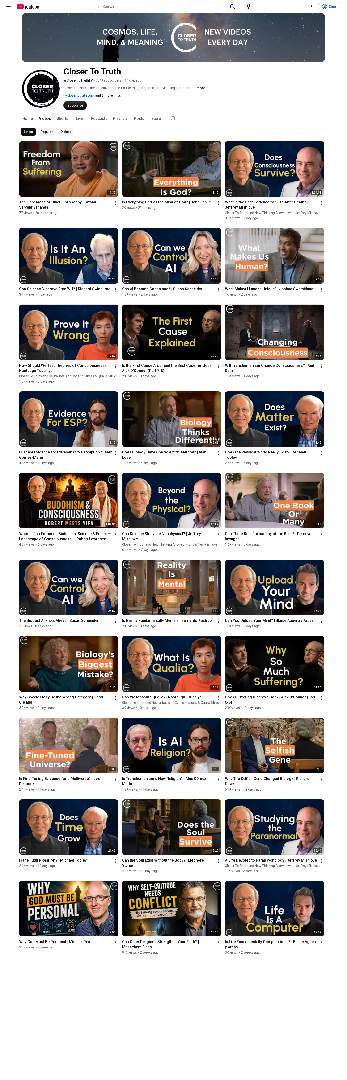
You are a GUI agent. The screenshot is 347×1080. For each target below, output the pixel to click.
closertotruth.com (80, 95)
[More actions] (116, 203)
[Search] (232, 6)
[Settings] (311, 6)
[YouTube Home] (27, 6)
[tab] (27, 118)
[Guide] (8, 6)
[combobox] (163, 6)
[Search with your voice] (248, 6)
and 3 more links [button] (108, 95)
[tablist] (173, 118)
